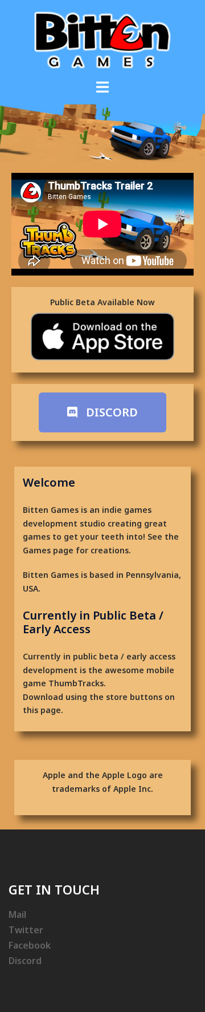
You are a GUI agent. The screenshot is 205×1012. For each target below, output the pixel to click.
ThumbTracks (76, 683)
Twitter (26, 930)
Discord (25, 960)
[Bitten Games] (102, 39)
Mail (17, 914)
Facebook (30, 945)
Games (37, 550)
